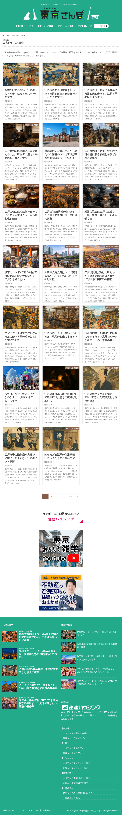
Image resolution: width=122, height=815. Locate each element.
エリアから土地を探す (72, 748)
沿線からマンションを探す (74, 768)
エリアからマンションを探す (75, 763)
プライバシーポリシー (28, 810)
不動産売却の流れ (70, 797)
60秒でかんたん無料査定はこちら (78, 793)
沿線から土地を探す (71, 753)
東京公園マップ (85, 26)
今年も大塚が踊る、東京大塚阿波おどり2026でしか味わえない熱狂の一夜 (95, 670)
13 (70, 496)
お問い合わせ (8, 810)
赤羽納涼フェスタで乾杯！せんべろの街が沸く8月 (96, 633)
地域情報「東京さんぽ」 (92, 810)
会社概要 (47, 810)
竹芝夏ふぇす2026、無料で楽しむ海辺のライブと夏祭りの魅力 (97, 658)
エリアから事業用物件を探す (75, 778)
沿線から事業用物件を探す (74, 783)
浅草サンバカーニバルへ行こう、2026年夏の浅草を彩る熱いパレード (97, 682)
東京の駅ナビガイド (24, 26)
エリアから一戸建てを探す (74, 733)
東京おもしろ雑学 (45, 26)
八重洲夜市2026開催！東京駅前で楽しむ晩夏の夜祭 (97, 645)
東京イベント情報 (65, 26)
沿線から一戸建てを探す (73, 738)
